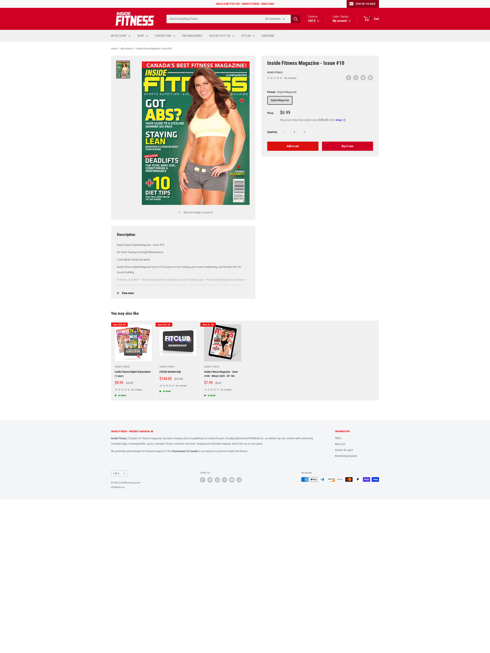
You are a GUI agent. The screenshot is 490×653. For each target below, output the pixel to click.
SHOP (140, 36)
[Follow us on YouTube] (231, 480)
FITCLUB (246, 36)
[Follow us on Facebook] (202, 480)
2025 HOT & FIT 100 (219, 36)
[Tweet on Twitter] (363, 77)
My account (340, 21)
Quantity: (272, 132)
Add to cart (293, 146)
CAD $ (116, 473)
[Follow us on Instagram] (217, 480)
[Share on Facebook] (348, 77)
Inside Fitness (275, 72)
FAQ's (338, 438)
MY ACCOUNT (119, 36)
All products (127, 48)
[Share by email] (370, 77)
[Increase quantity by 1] (305, 132)
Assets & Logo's (344, 450)
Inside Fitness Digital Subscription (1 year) (133, 373)
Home (114, 48)
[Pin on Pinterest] (356, 77)
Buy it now (347, 146)
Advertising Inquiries (346, 456)
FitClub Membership (170, 371)
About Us (340, 444)
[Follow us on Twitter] (210, 480)
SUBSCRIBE (268, 36)
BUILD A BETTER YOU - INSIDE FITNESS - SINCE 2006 (245, 3)
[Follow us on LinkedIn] (239, 480)
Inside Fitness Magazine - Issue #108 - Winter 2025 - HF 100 (221, 373)
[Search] (295, 19)
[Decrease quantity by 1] (284, 132)
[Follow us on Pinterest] (224, 480)
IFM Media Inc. (118, 487)
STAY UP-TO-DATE (366, 3)
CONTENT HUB (163, 36)
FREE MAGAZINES (192, 36)
